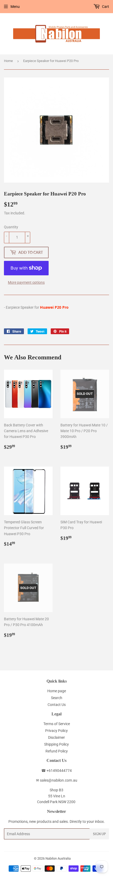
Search (56, 698)
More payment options (26, 282)
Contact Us (57, 705)
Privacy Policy (56, 731)
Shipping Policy (56, 744)
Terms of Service (56, 724)
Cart (105, 6)
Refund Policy (56, 751)
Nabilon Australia (58, 858)
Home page (56, 691)
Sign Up (99, 834)
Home (8, 61)
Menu (15, 6)
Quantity (11, 227)
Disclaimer (56, 737)
